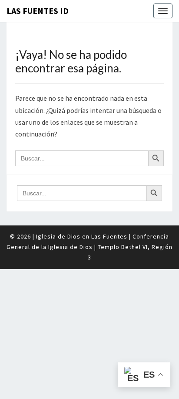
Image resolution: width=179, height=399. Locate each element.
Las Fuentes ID (38, 10)
